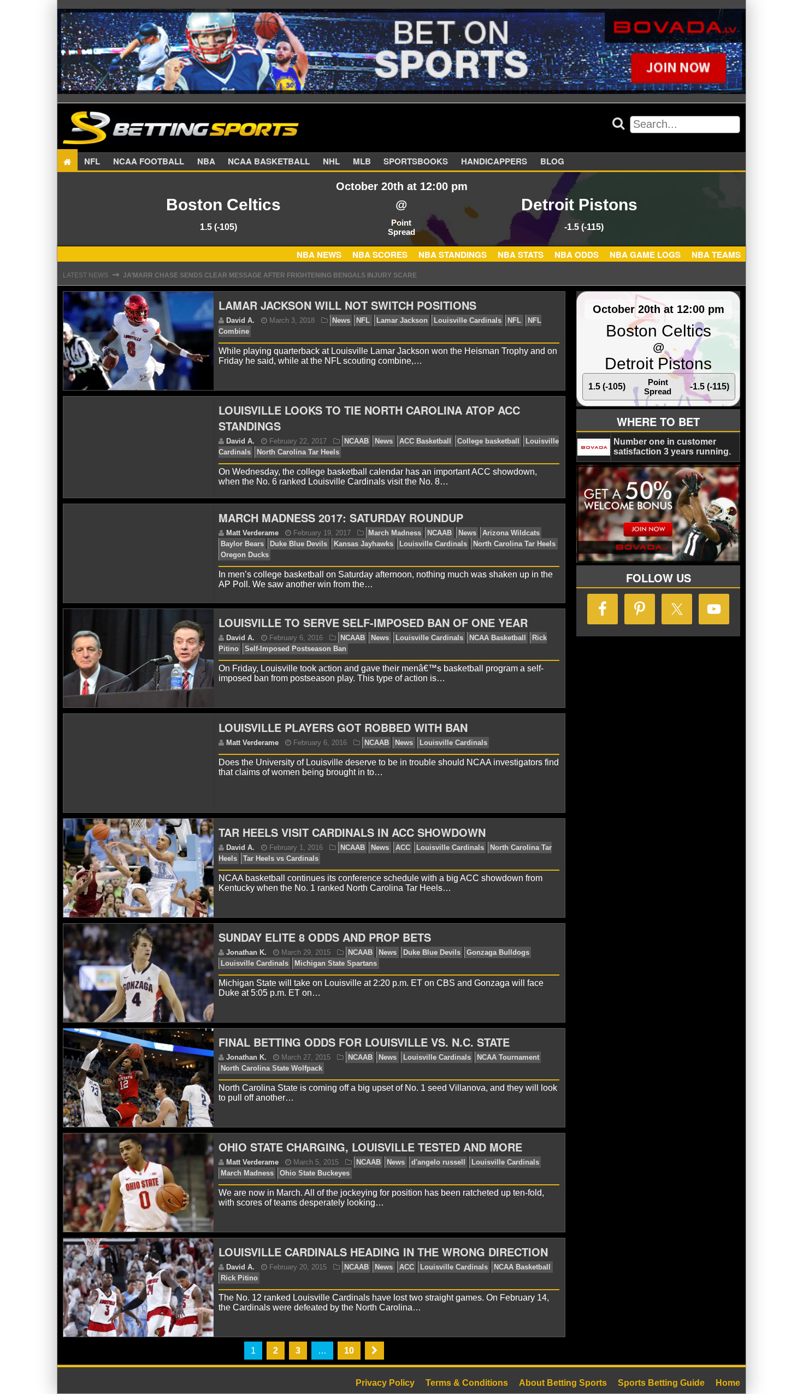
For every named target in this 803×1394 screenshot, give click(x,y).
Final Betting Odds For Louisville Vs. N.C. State (364, 1042)
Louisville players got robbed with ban (343, 727)
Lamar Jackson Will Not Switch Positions (347, 305)
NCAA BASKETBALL (269, 162)
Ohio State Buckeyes (315, 1173)
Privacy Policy (385, 1382)
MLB (362, 162)
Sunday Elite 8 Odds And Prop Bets (325, 937)
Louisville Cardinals (467, 320)
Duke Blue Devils (298, 544)
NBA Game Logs (645, 255)
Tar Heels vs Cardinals (280, 858)
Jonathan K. (246, 952)
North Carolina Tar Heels (298, 452)
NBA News (319, 255)
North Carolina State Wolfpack (271, 1068)
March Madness (394, 533)
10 (349, 1350)
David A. (240, 320)
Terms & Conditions (467, 1382)
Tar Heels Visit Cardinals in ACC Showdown (352, 832)
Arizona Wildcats (511, 533)
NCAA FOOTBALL (148, 162)
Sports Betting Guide (661, 1382)
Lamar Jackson (402, 320)
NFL (92, 162)
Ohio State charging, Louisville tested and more (370, 1147)
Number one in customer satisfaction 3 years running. (672, 446)
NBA (206, 162)
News (341, 320)
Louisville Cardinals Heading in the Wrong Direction (383, 1252)
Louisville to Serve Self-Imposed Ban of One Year (373, 622)
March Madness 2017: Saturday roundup (341, 517)
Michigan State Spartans (335, 963)
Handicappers (494, 162)
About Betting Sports (563, 1382)
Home (728, 1382)
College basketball (488, 441)
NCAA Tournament (508, 1057)
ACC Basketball (425, 441)
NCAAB (356, 441)
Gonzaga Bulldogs (498, 952)
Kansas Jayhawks (363, 544)
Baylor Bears (242, 544)
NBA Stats (521, 255)
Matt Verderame (252, 533)
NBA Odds (576, 255)
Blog (552, 162)
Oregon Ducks (245, 555)
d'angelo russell (438, 1162)
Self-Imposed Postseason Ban (295, 649)
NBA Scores (380, 255)
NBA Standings (452, 255)
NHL (331, 162)
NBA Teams (716, 255)
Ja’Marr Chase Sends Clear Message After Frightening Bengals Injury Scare (270, 275)
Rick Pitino (239, 1278)
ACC (402, 847)
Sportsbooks (415, 162)
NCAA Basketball (497, 638)
